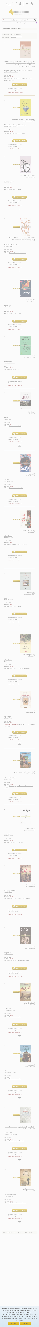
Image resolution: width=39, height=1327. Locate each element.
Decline (25, 1323)
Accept (13, 1323)
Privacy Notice (27, 1318)
